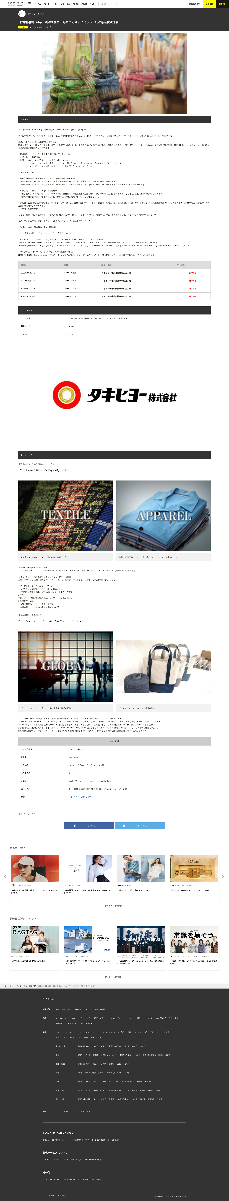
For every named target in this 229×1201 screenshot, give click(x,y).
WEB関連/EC (60, 1023)
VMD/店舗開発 (160, 1018)
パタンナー (131, 1018)
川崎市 (160, 1055)
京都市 (94, 1081)
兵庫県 (124, 1081)
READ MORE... (114, 906)
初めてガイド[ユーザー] (60, 1140)
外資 (93, 1037)
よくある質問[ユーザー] (80, 1140)
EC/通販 (121, 1032)
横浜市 (153, 1055)
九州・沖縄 (60, 1099)
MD (73, 1018)
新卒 (57, 1009)
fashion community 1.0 (93, 1160)
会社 (82, 1111)
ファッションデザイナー (115, 1018)
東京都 (137, 1055)
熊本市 (125, 1099)
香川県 (142, 1090)
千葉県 (122, 1055)
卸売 (89, 797)
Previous (6, 876)
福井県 (111, 1064)
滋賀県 (80, 1081)
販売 (176, 1018)
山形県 (134, 1046)
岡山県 (95, 1090)
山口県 (127, 1090)
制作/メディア (73, 1023)
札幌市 (86, 1046)
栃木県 (87, 1055)
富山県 (95, 1064)
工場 (152, 1032)
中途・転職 (66, 1009)
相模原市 (167, 1055)
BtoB (99, 1037)
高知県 (158, 1090)
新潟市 (86, 1064)
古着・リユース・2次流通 (65, 1037)
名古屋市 (117, 1073)
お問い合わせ (96, 1179)
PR (99, 1032)
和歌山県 (148, 1081)
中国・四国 (60, 1090)
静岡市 (94, 1073)
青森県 (95, 1046)
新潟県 (80, 1064)
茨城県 (80, 1055)
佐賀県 (103, 1099)
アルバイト (77, 1009)
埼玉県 (103, 1055)
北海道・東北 (60, 1046)
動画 (88, 1111)
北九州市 (87, 1099)
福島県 (142, 1046)
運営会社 (46, 1140)
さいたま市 (111, 1055)
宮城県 (111, 1046)
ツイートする (141, 825)
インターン (88, 1009)
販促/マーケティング (144, 1018)
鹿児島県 (151, 1099)
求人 (57, 1111)
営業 (170, 1018)
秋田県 (127, 1046)
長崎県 (111, 1099)
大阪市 (109, 1081)
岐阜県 (80, 1073)
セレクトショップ (108, 1032)
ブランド (65, 1111)
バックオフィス (86, 1023)
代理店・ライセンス (134, 1032)
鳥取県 (80, 1090)
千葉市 (128, 1055)
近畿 (57, 1081)
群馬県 (95, 1055)
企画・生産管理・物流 (95, 1018)
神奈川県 (146, 1055)
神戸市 (130, 1081)
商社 (84, 797)
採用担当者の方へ (114, 1140)
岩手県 (103, 1046)
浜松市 (100, 1073)
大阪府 (103, 1081)
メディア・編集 (82, 1037)
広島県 (111, 1090)
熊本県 (119, 1099)
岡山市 (101, 1090)
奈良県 (139, 1081)
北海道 (80, 1046)
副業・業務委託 (100, 1009)
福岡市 (94, 1099)
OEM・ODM (90, 1032)
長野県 (126, 1064)
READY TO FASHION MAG (52, 1160)
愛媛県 (150, 1090)
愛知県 (109, 1073)
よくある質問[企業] (98, 1140)
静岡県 (87, 1073)
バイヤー (81, 1018)
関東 (57, 1055)
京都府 (87, 1081)
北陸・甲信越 (60, 1064)
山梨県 (119, 1064)
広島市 (117, 1090)
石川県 (103, 1064)
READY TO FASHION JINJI (73, 1160)
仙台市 (117, 1046)
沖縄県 (159, 1099)
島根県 (87, 1090)
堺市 (115, 1081)
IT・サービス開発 (162, 1032)
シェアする (90, 825)
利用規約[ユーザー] (68, 1179)
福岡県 (80, 1099)
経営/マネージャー (62, 1018)
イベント (74, 1111)
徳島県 (134, 1090)
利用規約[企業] (83, 1179)
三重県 (127, 1073)
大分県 (135, 1099)
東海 (57, 1073)
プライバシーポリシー (51, 1179)
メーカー (79, 1032)
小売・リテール (75, 797)
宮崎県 (142, 1099)
